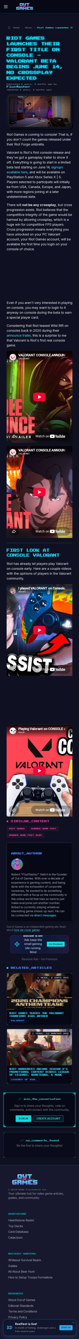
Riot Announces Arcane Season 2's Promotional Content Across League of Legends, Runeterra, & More (39, 1072)
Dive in (66, 1327)
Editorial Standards (20, 1306)
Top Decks (15, 1226)
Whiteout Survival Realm (24, 1260)
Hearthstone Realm (21, 1220)
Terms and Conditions (22, 1311)
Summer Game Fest (43, 828)
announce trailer (19, 335)
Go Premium (56, 944)
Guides (12, 1266)
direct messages (45, 915)
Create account (48, 1118)
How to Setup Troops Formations (30, 1277)
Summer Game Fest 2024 (25, 835)
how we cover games (27, 930)
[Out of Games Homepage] (24, 1179)
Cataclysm (15, 1237)
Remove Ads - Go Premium (40, 959)
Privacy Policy (17, 1317)
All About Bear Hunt (21, 1271)
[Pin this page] (9, 27)
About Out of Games (21, 1300)
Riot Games (17, 828)
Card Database (18, 1232)
